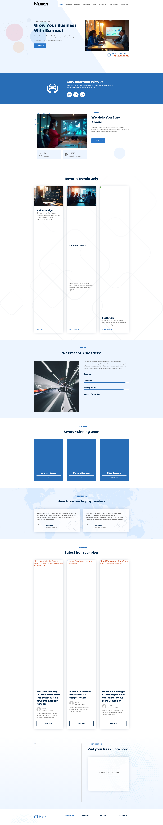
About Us (124, 4)
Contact (103, 815)
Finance (77, 4)
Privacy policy (122, 815)
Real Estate (103, 4)
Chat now (40, 46)
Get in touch (98, 141)
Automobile (114, 4)
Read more (49, 723)
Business (68, 4)
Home (61, 4)
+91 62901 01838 (120, 55)
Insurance (86, 4)
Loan (94, 4)
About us (85, 815)
